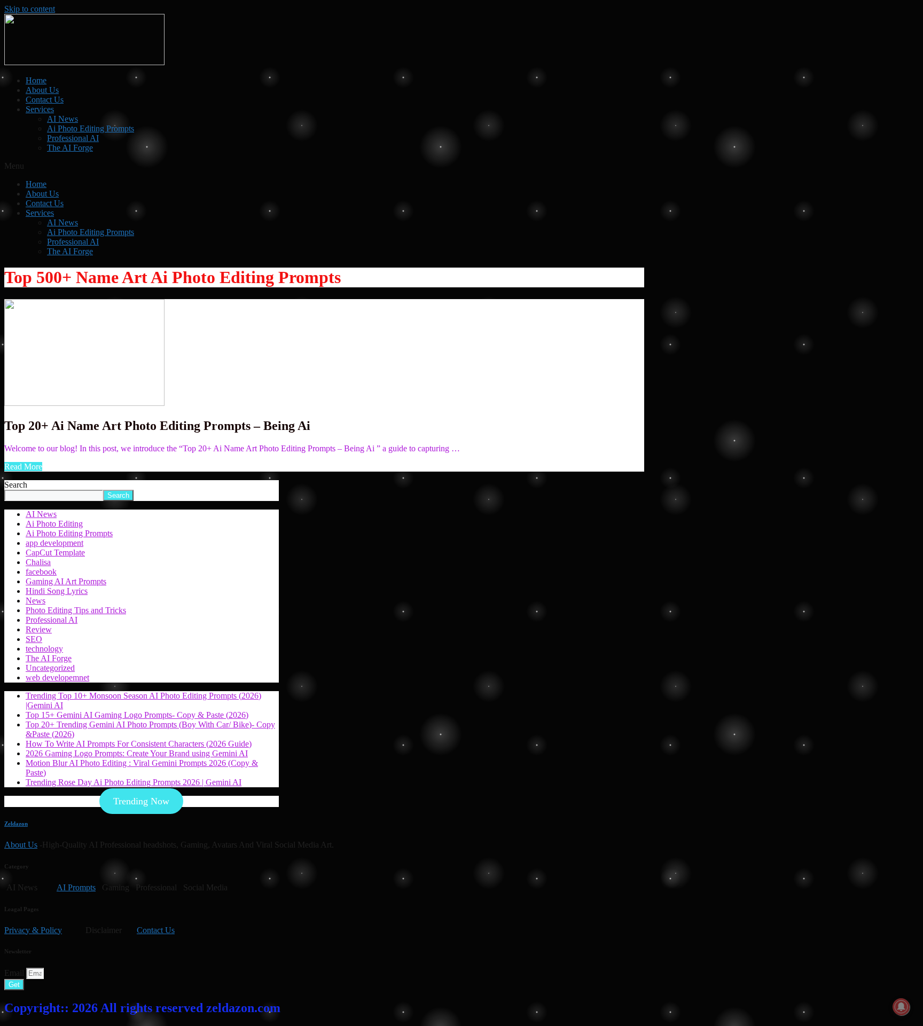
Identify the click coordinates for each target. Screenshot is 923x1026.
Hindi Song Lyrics (57, 591)
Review (39, 629)
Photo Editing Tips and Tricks (76, 610)
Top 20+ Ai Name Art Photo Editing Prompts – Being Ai (157, 426)
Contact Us (45, 99)
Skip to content (29, 8)
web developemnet (57, 677)
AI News (62, 118)
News (35, 600)
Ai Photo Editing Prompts (90, 128)
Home (36, 80)
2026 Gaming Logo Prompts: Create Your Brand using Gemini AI (137, 753)
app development (54, 542)
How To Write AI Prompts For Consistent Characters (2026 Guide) (139, 743)
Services (40, 109)
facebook (41, 571)
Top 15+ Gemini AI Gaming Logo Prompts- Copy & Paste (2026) (137, 714)
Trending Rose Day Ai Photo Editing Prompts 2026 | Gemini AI (133, 782)
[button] (461, 166)
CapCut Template (55, 552)
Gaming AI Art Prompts (66, 581)
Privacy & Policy (33, 930)
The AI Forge (70, 147)
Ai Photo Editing (54, 523)
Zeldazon (16, 823)
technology (44, 648)
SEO (34, 639)
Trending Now (141, 801)
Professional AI (73, 138)
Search (15, 484)
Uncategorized (50, 667)
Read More (23, 466)
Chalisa (38, 562)
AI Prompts (76, 887)
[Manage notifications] (901, 1006)
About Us (42, 90)
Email (15, 972)
